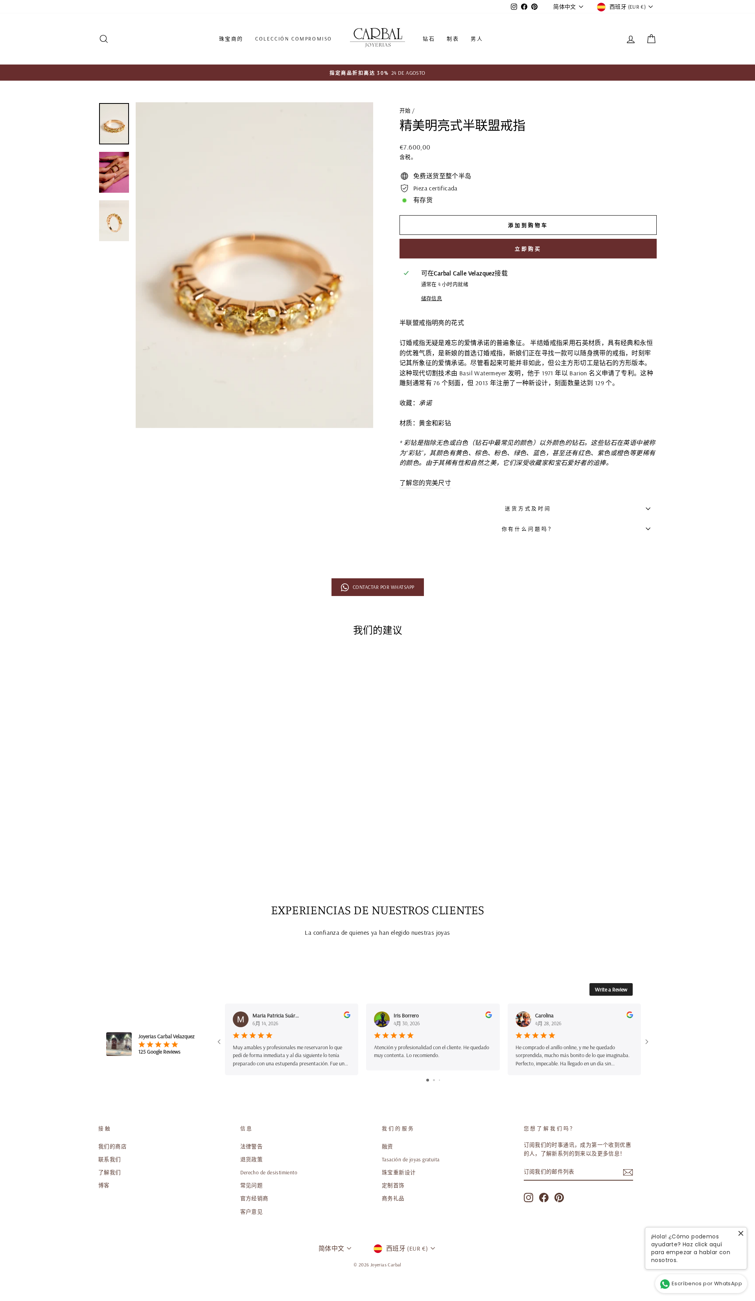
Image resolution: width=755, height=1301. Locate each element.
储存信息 (431, 298)
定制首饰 (393, 1185)
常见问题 (251, 1185)
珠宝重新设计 (399, 1172)
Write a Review (611, 989)
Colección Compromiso (293, 38)
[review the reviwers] (347, 1016)
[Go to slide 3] (439, 1080)
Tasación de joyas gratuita (410, 1159)
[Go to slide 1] (427, 1080)
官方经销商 (254, 1198)
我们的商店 (112, 1146)
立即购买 (528, 248)
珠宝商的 (231, 38)
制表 (453, 38)
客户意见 (251, 1211)
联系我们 (109, 1159)
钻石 (429, 38)
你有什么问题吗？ (528, 529)
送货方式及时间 (528, 508)
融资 (387, 1146)
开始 (405, 110)
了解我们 (109, 1172)
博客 (104, 1185)
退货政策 (251, 1159)
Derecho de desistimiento (269, 1172)
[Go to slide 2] (434, 1080)
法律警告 (251, 1146)
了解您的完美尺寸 (425, 483)
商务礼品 (393, 1198)
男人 (477, 38)
